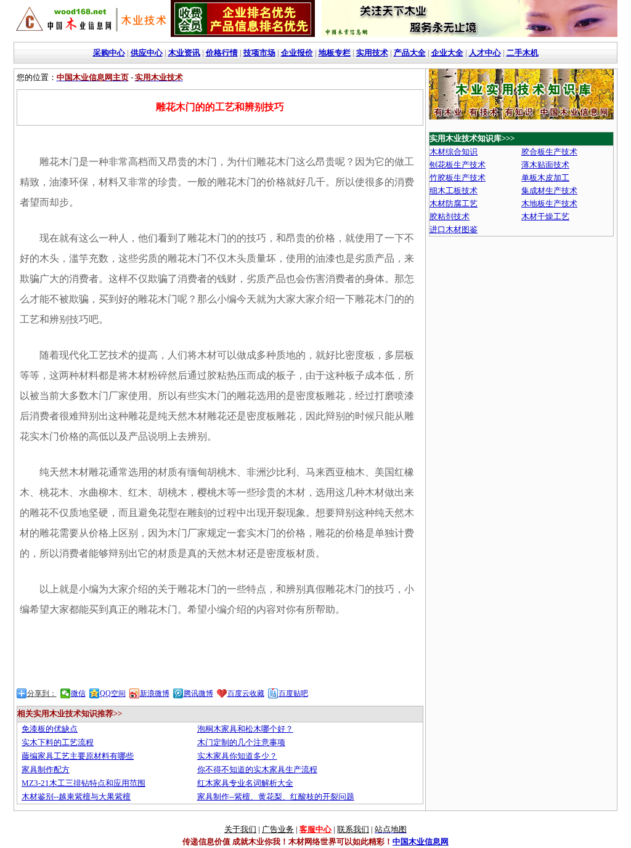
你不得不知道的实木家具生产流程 (257, 769)
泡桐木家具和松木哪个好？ (245, 728)
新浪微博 (154, 693)
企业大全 (447, 52)
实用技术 (372, 52)
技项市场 (259, 52)
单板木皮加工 (545, 177)
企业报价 (297, 52)
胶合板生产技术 (549, 151)
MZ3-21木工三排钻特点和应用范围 (83, 783)
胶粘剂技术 (449, 216)
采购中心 (109, 52)
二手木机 (523, 52)
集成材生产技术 (549, 190)
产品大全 (410, 52)
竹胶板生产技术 (457, 177)
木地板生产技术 (549, 203)
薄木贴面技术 (545, 164)
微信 (78, 693)
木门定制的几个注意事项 (241, 742)
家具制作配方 (46, 769)
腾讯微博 (198, 693)
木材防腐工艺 (453, 203)
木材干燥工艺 (545, 216)
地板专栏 (335, 52)
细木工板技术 (453, 190)
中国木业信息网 (421, 841)
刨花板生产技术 (457, 164)
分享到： (42, 693)
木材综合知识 (453, 151)
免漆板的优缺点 (50, 728)
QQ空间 (113, 693)
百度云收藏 (245, 693)
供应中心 (147, 52)
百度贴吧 (293, 693)
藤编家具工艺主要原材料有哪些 (78, 756)
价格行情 (222, 52)
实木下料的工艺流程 (58, 742)
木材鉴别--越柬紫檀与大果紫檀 (76, 796)
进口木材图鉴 (453, 229)
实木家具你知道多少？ (237, 756)
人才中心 (485, 52)
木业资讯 (184, 52)
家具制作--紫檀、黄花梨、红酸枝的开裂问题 (275, 796)
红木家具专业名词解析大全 (245, 783)
